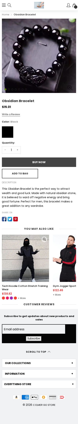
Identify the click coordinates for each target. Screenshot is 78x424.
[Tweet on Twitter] (10, 219)
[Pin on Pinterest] (15, 219)
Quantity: (8, 143)
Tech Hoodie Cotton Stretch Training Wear (25, 287)
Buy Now (39, 162)
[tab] (39, 363)
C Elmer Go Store (44, 405)
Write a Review (11, 114)
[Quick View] (44, 239)
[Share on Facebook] (4, 219)
